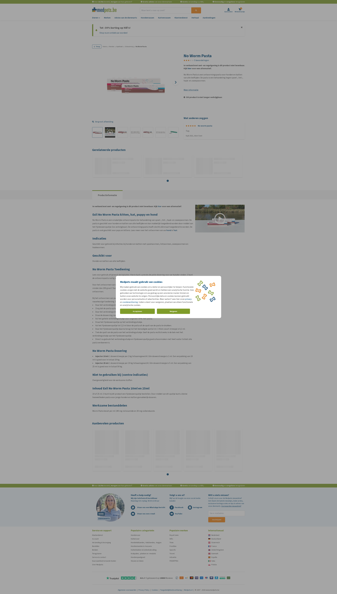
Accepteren (137, 311)
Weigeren (173, 311)
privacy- (188, 299)
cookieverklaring (130, 302)
